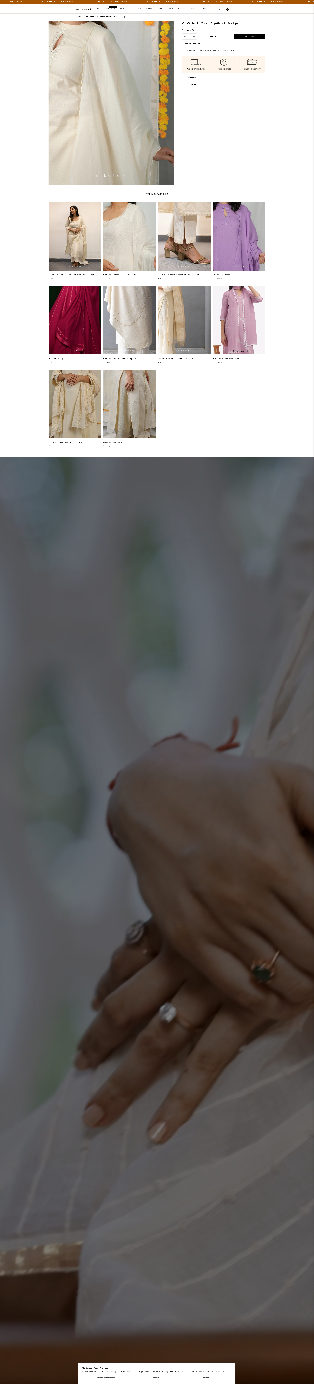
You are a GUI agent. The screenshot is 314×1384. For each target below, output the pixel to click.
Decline (205, 1378)
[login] (220, 9)
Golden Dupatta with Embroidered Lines (175, 358)
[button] (215, 9)
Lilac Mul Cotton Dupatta (223, 275)
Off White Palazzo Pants (113, 442)
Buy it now (249, 36)
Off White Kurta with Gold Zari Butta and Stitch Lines (71, 275)
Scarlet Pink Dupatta (57, 358)
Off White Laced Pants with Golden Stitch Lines (178, 275)
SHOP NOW (54, 2)
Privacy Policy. (217, 1372)
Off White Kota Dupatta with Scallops (119, 275)
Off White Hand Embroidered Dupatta (119, 358)
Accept (156, 1378)
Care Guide (191, 84)
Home (79, 17)
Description (191, 77)
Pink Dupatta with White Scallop (227, 358)
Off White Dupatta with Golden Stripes (65, 442)
